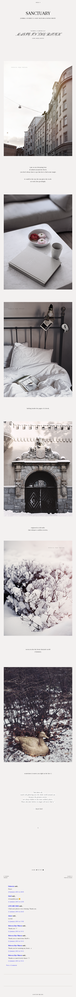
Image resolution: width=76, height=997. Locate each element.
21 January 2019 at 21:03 (16, 901)
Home (33, 38)
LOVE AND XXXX (13, 906)
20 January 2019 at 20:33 (16, 892)
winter (42, 38)
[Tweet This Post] (36, 870)
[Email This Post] (43, 870)
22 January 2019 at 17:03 (16, 921)
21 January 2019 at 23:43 (16, 911)
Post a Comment (11, 965)
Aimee (10, 916)
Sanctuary (38, 13)
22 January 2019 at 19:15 (16, 931)
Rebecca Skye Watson (15, 926)
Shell (10, 896)
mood (37, 38)
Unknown (11, 886)
